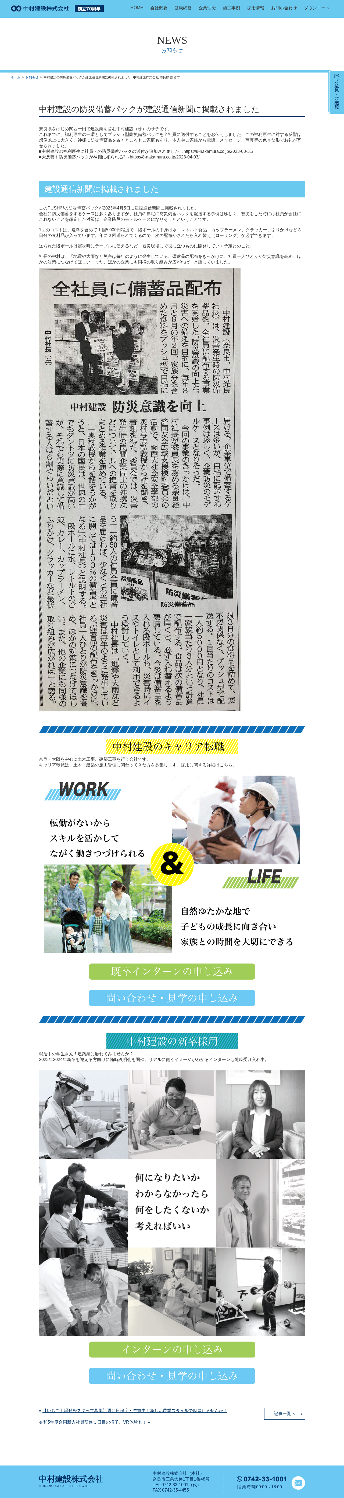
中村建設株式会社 (71, 1478)
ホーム (15, 77)
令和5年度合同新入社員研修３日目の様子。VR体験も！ (92, 1422)
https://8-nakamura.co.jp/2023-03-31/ (218, 151)
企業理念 (207, 8)
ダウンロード (317, 8)
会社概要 (158, 8)
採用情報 (255, 8)
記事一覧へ (284, 1413)
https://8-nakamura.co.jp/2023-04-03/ (164, 157)
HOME (136, 7)
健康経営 (183, 8)
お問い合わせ (284, 8)
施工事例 (231, 8)
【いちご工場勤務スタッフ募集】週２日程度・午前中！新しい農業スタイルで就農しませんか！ (134, 1410)
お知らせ (32, 77)
